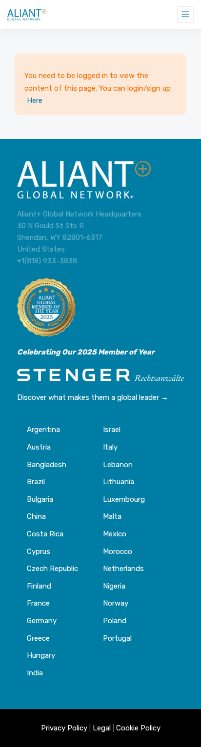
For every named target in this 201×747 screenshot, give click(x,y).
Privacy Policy (64, 728)
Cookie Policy (138, 728)
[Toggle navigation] (185, 14)
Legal (102, 728)
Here (34, 100)
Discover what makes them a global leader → (92, 397)
